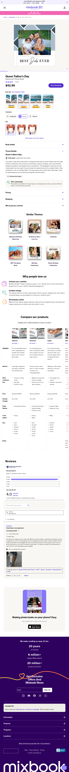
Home (5, 17)
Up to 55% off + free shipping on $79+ (34, 1)
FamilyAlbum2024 (11, 531)
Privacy (42, 750)
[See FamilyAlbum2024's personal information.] (18, 531)
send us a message (32, 709)
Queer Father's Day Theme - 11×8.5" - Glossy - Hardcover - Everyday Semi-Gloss (34, 570)
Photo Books (12, 17)
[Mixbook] (34, 7)
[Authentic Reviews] (14, 467)
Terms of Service (34, 750)
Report (26, 575)
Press (26, 750)
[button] (34, 512)
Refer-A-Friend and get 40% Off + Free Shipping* (34, 744)
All (18, 17)
